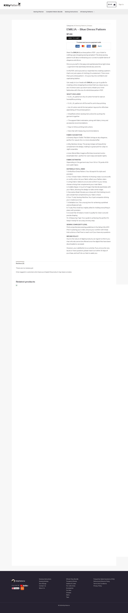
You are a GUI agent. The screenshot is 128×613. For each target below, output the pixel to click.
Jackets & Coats (71, 583)
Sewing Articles (43, 581)
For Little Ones (70, 586)
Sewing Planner (38, 12)
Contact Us (42, 586)
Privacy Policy (97, 586)
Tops (67, 597)
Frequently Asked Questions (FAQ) (104, 579)
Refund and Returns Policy (101, 581)
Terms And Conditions (100, 583)
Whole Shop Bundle (72, 579)
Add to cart (74, 38)
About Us (42, 588)
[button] (93, 11)
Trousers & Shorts (71, 581)
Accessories (69, 588)
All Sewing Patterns (80, 25)
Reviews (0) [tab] (20, 263)
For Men (68, 590)
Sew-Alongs (42, 583)
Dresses (89, 25)
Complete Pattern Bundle (54, 12)
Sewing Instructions (71, 12)
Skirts (67, 595)
